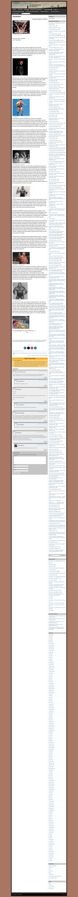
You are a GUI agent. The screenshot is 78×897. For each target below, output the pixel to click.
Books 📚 (20, 9)
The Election (51, 107)
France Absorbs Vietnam (53, 113)
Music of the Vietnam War (53, 84)
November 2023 (51, 688)
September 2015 (51, 844)
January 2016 (51, 841)
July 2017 (50, 813)
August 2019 (51, 770)
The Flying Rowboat (52, 523)
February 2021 (51, 742)
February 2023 (51, 704)
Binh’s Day (51, 562)
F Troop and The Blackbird (53, 161)
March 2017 (51, 820)
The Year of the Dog (52, 260)
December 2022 (51, 707)
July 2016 (50, 834)
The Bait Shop (51, 121)
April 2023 (50, 700)
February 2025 (51, 662)
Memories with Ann (52, 187)
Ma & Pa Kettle (51, 506)
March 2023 (51, 702)
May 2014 (50, 860)
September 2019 (51, 768)
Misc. (50, 869)
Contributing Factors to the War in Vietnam (56, 204)
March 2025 (51, 660)
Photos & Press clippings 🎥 (36, 9)
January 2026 (51, 645)
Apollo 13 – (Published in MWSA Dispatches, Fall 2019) (37, 355)
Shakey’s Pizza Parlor (52, 256)
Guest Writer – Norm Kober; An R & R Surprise (56, 241)
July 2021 (50, 733)
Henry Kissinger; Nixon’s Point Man (55, 123)
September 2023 (51, 692)
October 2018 (51, 787)
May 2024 (50, 678)
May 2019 (50, 775)
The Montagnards (52, 140)
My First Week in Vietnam (53, 441)
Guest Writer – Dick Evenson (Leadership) (56, 517)
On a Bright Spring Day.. (53, 240)
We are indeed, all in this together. (54, 400)
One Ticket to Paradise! (53, 434)
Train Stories (51, 874)
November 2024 (51, 667)
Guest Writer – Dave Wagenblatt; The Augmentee (57, 355)
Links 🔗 (56, 9)
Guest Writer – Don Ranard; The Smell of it (56, 163)
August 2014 (51, 856)
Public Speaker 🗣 (48, 9)
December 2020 (51, 745)
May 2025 (50, 657)
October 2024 (51, 669)
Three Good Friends (52, 29)
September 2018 (51, 789)
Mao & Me (50, 417)
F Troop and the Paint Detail (53, 92)
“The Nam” (50, 69)
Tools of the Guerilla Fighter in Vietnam (55, 592)
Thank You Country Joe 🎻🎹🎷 (54, 35)
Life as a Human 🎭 (55, 11)
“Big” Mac (50, 542)
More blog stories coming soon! (54, 465)
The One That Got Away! (53, 40)
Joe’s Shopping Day (52, 569)
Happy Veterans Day (52, 452)
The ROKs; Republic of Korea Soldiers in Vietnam (57, 467)
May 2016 (50, 836)
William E (50, 212)
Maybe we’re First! (52, 511)
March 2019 (51, 778)
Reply (45, 377)
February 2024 (51, 683)
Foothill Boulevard (52, 90)
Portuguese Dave (52, 229)
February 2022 (51, 721)
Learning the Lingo (52, 134)
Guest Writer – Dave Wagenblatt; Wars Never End (57, 576)
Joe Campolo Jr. (39, 19)
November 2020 (51, 747)
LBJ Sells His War (52, 126)
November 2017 (51, 806)
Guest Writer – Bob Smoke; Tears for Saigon (56, 31)
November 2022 (51, 709)
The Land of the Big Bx (53, 47)
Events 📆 (26, 9)
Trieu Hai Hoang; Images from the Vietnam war (57, 220)
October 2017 (51, 808)
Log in (50, 883)
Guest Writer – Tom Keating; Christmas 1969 (56, 367)
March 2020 (51, 759)
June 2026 (50, 638)
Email (15, 467)
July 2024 (50, 674)
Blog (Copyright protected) (18, 11)
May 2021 (50, 737)
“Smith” (50, 138)
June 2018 (50, 794)
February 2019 (51, 780)
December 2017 (51, 804)
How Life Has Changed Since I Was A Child (56, 338)
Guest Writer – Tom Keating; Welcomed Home (56, 96)
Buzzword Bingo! (52, 489)
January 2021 (51, 744)
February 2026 (51, 643)
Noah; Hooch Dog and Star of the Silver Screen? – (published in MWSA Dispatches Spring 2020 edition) (57, 404)
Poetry (50, 872)
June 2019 (50, 773)
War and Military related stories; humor (55, 876)
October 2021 (51, 728)
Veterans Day (51, 505)
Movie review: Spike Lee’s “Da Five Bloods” (56, 384)
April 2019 (50, 777)
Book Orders (51, 415)
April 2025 (50, 659)
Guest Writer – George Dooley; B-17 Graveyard (57, 420)
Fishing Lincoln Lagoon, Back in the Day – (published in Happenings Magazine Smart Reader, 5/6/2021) (56, 327)
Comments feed (51, 886)
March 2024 (51, 681)
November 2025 (51, 648)
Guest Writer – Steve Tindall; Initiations (55, 253)
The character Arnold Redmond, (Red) (55, 375)
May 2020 (50, 756)
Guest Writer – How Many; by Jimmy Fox (56, 201)
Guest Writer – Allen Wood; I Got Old (55, 59)
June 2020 (50, 754)
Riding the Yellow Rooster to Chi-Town (55, 191)
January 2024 (51, 685)
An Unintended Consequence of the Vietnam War (57, 37)
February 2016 (51, 839)
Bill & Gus (50, 116)
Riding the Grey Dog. (52, 27)
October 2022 (51, 711)
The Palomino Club (52, 548)
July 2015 (50, 846)
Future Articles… (52, 461)
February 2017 (51, 822)
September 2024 (51, 671)
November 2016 (51, 827)
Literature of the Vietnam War (54, 99)
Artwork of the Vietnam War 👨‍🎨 (32, 11)
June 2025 (50, 655)
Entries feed (51, 885)
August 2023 (51, 693)
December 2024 (51, 666)
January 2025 (51, 664)
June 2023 (50, 697)
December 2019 (51, 763)
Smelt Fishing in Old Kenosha (54, 513)
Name (15, 464)
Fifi (49, 218)
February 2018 (51, 801)
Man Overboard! (51, 546)
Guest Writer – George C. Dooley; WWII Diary (56, 493)
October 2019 (51, 766)
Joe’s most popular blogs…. (53, 436)
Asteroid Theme (63, 894)
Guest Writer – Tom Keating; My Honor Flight (56, 158)
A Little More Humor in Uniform (54, 152)
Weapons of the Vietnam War (54, 447)
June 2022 (50, 716)
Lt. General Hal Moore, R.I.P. (54, 540)
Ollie (49, 207)
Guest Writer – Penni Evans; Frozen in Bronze (56, 429)
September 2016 (51, 830)
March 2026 (51, 641)
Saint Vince (51, 449)
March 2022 (51, 719)
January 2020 (51, 761)
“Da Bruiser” (16, 16)
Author (14, 9)
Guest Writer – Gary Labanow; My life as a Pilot (57, 426)
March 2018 (51, 799)
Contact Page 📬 (16, 13)
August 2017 (51, 811)
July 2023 (50, 695)
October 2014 (51, 855)
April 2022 (50, 718)
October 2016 (51, 829)
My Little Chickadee (52, 171)
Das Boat (50, 115)
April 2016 (50, 837)
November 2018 (51, 785)
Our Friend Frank (52, 251)
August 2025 (51, 652)
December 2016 (51, 825)
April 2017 (50, 818)
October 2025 (51, 650)
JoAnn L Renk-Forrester (21, 371)
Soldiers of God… (52, 500)
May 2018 (50, 796)
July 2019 (50, 771)
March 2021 (51, 740)
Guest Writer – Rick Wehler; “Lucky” (55, 44)
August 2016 (51, 832)
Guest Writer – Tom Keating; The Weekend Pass (57, 194)
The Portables (51, 82)
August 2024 (51, 673)
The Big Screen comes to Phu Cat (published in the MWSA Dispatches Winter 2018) (56, 628)
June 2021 (50, 735)
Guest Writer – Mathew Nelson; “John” (55, 101)
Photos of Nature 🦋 (45, 11)
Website (15, 469)
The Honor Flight (51, 179)
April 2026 (50, 640)
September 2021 (51, 730)
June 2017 (50, 815)
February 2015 (51, 851)
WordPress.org (51, 888)
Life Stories (51, 867)
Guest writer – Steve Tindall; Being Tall (55, 397)
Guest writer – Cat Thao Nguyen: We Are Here (56, 444)
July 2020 (50, 752)
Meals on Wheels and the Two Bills (55, 185)
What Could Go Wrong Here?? (54, 473)
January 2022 (51, 723)
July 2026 (50, 636)
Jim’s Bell (50, 111)
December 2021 (51, 725)
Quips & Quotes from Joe (53, 358)
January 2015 (51, 853)
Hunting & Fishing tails (52, 865)
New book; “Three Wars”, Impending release (56, 483)
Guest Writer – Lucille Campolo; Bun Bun (56, 142)
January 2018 (51, 803)
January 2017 (51, 823)
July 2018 (50, 792)
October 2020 (51, 749)
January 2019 (51, 782)
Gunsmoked (51, 67)
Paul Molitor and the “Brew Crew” (54, 395)
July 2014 (50, 858)
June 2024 (50, 676)
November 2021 (51, 726)
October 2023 (51, 690)
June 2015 (50, 848)
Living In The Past (52, 265)
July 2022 (50, 714)
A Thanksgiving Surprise (53, 150)
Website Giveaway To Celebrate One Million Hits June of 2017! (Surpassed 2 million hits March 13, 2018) (57, 533)
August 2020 (51, 751)
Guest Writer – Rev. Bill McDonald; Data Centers (57, 23)
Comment (15, 455)
